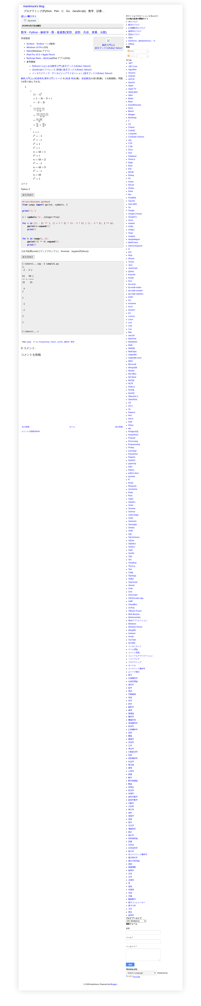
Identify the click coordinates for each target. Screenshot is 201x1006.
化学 (130, 701)
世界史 (131, 787)
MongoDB (132, 367)
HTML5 (131, 230)
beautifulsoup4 (134, 105)
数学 (72, 342)
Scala (130, 505)
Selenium (132, 521)
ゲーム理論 (133, 649)
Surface (30, 43)
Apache (131, 82)
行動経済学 (133, 752)
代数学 (131, 803)
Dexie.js (131, 159)
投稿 (132, 51)
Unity (130, 588)
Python (54, 342)
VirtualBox (132, 604)
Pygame (131, 457)
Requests (132, 486)
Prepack (131, 438)
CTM (130, 146)
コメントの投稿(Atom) (30, 431)
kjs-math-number (135, 291)
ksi (129, 313)
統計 (130, 832)
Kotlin (130, 297)
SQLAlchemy (133, 537)
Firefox (131, 188)
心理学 (131, 771)
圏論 (130, 736)
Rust (130, 496)
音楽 (130, 697)
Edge (130, 162)
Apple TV (132, 89)
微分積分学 (133, 857)
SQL (130, 534)
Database (132, 156)
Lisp (130, 326)
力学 (130, 909)
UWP (130, 601)
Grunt (130, 220)
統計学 (131, 835)
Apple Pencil (48, 54)
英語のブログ (134, 34)
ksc (129, 300)
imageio (131, 236)
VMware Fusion (135, 611)
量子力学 (132, 906)
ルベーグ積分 (134, 672)
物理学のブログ (134, 31)
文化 (130, 873)
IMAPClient (133, 242)
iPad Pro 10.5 (33, 54)
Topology (132, 576)
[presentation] (42, 98)
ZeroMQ (131, 643)
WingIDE (132, 630)
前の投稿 (119, 427)
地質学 (131, 816)
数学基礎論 (133, 781)
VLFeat (131, 608)
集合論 (131, 765)
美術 (130, 864)
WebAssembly (134, 617)
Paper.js (131, 412)
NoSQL (131, 390)
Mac (130, 332)
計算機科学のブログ (136, 28)
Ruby (130, 492)
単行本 (131, 809)
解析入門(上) (27, 78)
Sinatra (131, 528)
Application (133, 92)
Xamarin (132, 633)
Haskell (131, 223)
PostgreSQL (133, 431)
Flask (130, 191)
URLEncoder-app (135, 598)
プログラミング (134, 662)
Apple (130, 86)
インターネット (134, 646)
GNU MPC (132, 204)
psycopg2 (132, 451)
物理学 (131, 870)
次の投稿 (25, 427)
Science (131, 512)
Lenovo (131, 316)
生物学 (131, 793)
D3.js (130, 150)
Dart (130, 153)
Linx (130, 323)
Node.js (131, 387)
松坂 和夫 (71, 78)
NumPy (131, 393)
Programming (44, 342)
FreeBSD (132, 198)
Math (130, 345)
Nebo (29, 51)
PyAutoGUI (133, 454)
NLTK (130, 383)
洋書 (130, 896)
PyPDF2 (131, 460)
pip (129, 428)
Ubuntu (131, 585)
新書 (130, 774)
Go (129, 207)
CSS (130, 143)
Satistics (131, 502)
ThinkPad (132, 563)
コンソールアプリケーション (140, 656)
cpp (129, 140)
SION (130, 531)
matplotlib (132, 355)
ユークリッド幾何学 (136, 668)
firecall (131, 185)
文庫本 (131, 880)
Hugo (130, 233)
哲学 (130, 822)
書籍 (130, 768)
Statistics (132, 544)
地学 (130, 813)
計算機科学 (133, 729)
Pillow (130, 425)
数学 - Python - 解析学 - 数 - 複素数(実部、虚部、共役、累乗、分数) (64, 32)
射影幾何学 (133, 758)
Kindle (131, 278)
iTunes (131, 262)
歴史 (130, 912)
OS (129, 403)
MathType (132, 351)
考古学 (131, 749)
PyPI (130, 467)
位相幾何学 (133, 678)
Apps (130, 38)
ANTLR (131, 79)
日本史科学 (133, 848)
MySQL (131, 380)
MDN (130, 361)
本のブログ (133, 22)
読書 (130, 841)
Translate (136, 977)
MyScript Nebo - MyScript (39, 58)
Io (129, 249)
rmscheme (132, 489)
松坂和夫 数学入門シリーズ (48, 78)
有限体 (131, 889)
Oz (129, 409)
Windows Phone (135, 627)
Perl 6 (130, 419)
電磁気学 (132, 829)
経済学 (131, 726)
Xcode (131, 636)
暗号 (130, 675)
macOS (131, 335)
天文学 (131, 825)
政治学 (131, 790)
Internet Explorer (135, 246)
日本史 (131, 845)
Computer (132, 134)
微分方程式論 (134, 861)
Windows (132, 624)
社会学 (131, 761)
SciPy (130, 518)
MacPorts (132, 339)
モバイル (132, 665)
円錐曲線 (132, 694)
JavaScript (132, 268)
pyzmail (131, 476)
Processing (133, 441)
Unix (130, 592)
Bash (130, 102)
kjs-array (132, 284)
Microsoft (132, 364)
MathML (131, 348)
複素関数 (132, 867)
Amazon (131, 73)
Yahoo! (118, 48)
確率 (130, 710)
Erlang (131, 175)
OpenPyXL (133, 399)
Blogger (131, 114)
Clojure (131, 127)
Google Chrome (135, 214)
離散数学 (132, 899)
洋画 (130, 893)
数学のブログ (134, 25)
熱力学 (131, 851)
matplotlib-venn (134, 358)
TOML (130, 572)
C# (129, 124)
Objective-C (133, 396)
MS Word (132, 377)
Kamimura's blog (33, 6)
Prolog (131, 447)
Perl (130, 415)
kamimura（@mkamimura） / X (141, 41)
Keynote (131, 274)
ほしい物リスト (28, 16)
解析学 (67, 342)
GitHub (131, 44)
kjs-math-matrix (134, 287)
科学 (130, 704)
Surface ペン (42, 43)
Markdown (132, 342)
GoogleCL (132, 217)
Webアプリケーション (137, 620)
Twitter (131, 579)
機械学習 (132, 720)
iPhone (131, 258)
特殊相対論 (133, 838)
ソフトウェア (134, 659)
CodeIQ (131, 130)
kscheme (132, 303)
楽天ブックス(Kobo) (105, 48)
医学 (130, 688)
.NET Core (132, 66)
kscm (130, 307)
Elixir (130, 166)
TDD (130, 556)
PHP (130, 422)
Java (130, 265)
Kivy (130, 281)
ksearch (131, 310)
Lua (130, 329)
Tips (130, 569)
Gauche (131, 201)
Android (131, 76)
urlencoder (133, 595)
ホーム (72, 427)
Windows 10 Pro (35, 47)
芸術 (130, 733)
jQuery (131, 271)
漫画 (130, 886)
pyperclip (132, 463)
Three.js (131, 566)
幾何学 (131, 717)
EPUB (130, 172)
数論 (130, 784)
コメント (134, 56)
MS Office (132, 374)
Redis (130, 483)
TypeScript (132, 582)
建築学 (131, 739)
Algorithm (132, 69)
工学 (130, 745)
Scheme (131, 508)
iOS (129, 252)
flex (129, 194)
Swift (130, 550)
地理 (130, 819)
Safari (130, 499)
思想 (130, 755)
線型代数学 (133, 797)
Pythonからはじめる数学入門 (46, 66)
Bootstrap (132, 118)
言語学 (131, 742)
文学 (130, 877)
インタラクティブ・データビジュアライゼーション (57, 73)
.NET (130, 63)
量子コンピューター (136, 902)
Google (131, 210)
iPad (130, 255)
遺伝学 (131, 684)
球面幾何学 (133, 723)
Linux (130, 319)
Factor (131, 182)
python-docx (133, 473)
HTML (130, 226)
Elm (130, 169)
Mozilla (131, 371)
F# (129, 178)
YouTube (132, 640)
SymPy (60, 342)
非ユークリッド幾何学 (137, 854)
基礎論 (131, 713)
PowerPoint (133, 435)
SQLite (131, 540)
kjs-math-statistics (135, 294)
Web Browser (134, 614)
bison (130, 108)
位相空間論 (133, 681)
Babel (130, 98)
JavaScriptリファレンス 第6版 (47, 69)
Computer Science (136, 137)
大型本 (131, 806)
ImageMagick (134, 239)
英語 (130, 691)
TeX (130, 560)
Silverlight (132, 524)
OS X (130, 406)
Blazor (131, 111)
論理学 (131, 915)
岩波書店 (85, 78)
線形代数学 (133, 800)
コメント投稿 (134, 652)
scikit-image (133, 515)
